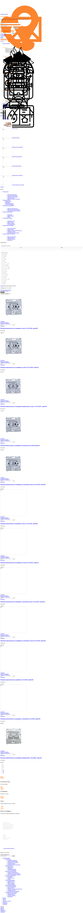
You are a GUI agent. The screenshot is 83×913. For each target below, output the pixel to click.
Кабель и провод (10, 223)
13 (3, 772)
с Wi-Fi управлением (9, 204)
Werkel (8, 216)
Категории (2, 115)
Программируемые (9, 203)
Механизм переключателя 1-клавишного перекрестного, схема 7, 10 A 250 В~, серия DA (23, 406)
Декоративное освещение (10, 885)
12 (3, 770)
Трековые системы (11, 231)
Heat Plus (4, 271)
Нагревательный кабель (12, 195)
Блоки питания (10, 229)
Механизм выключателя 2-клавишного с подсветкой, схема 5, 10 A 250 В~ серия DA (22, 601)
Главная (2, 285)
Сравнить (5, 904)
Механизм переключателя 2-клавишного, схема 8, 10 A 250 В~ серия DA (19, 562)
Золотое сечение (5, 268)
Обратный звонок (4, 14)
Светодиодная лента (11, 228)
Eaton (4, 256)
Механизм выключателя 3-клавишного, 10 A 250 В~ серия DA (16, 679)
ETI (3, 257)
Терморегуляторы (11, 197)
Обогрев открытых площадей (13, 209)
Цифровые (7, 202)
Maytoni (4, 276)
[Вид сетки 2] (1, 292)
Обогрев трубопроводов (12, 208)
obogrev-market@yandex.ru (9, 848)
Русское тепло (5, 264)
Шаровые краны (10, 237)
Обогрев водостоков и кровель (13, 210)
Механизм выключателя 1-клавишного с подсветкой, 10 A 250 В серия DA (20, 445)
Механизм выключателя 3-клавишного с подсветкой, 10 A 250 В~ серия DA (20, 718)
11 (3, 769)
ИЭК (3, 283)
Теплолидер (5, 265)
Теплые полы (8, 859)
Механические (8, 201)
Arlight (4, 277)
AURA (4, 270)
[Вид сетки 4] (3, 292)
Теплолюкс (5, 274)
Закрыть (2, 186)
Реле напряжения (11, 224)
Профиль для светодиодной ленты (14, 230)
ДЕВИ (4, 273)
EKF (3, 282)
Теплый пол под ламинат (12, 196)
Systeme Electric (10, 215)
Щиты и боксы (10, 222)
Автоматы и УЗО (11, 221)
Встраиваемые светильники (13, 232)
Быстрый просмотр (4, 322)
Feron (4, 259)
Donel (4, 254)
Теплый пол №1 (5, 267)
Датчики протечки (11, 239)
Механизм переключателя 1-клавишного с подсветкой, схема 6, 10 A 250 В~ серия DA (23, 484)
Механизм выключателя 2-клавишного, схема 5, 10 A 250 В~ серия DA (19, 523)
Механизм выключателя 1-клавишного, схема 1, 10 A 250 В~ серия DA (19, 328)
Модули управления (11, 236)
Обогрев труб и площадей (10, 871)
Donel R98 (9, 214)
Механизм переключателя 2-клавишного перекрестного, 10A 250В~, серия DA (21, 757)
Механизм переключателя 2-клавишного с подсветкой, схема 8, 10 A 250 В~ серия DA (23, 640)
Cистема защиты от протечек (11, 892)
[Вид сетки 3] (2, 292)
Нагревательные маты (12, 194)
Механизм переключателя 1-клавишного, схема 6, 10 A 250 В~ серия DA (19, 367)
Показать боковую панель (5, 290)
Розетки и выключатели (10, 875)
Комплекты (9, 240)
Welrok (4, 262)
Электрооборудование (10, 880)
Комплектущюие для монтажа (13, 199)
